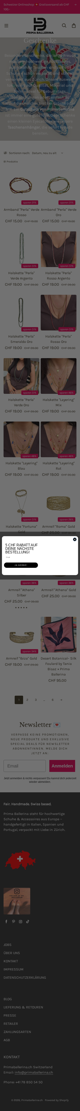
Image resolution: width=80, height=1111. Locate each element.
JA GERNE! (21, 565)
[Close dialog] (74, 539)
